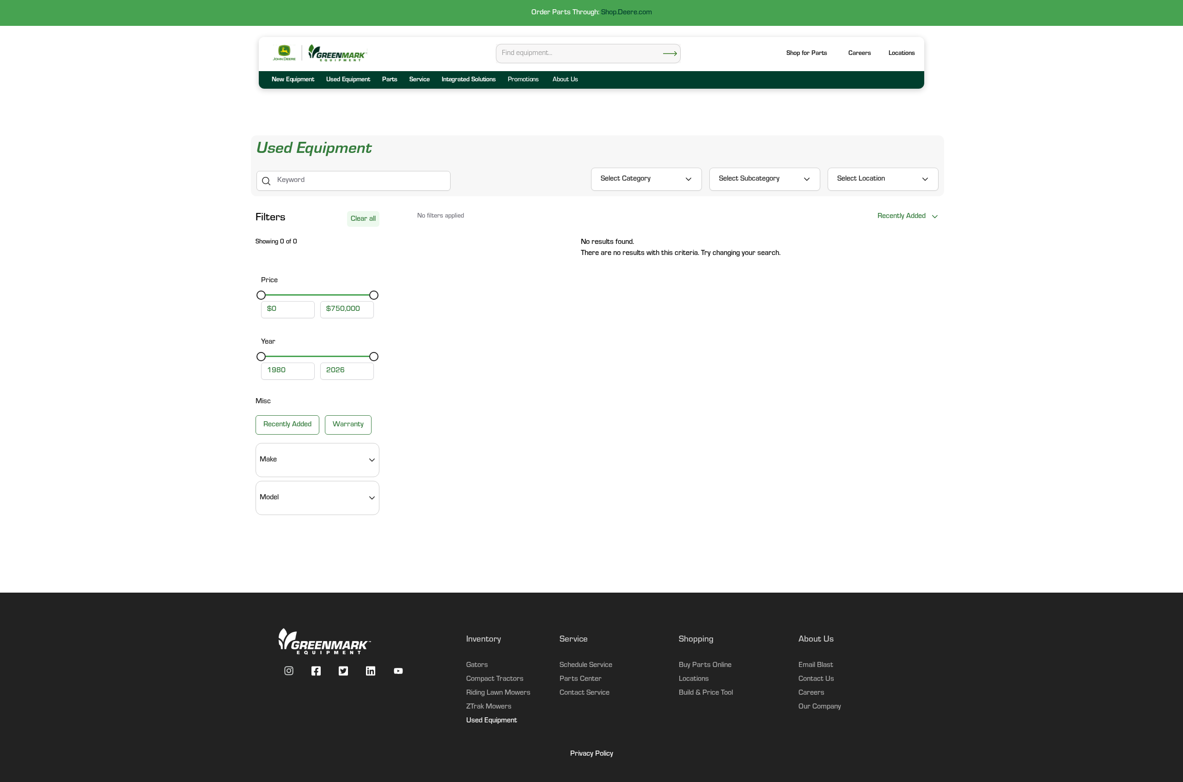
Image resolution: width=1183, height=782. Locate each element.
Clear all (363, 219)
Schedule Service (586, 665)
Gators (477, 665)
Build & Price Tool (706, 693)
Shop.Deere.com (626, 13)
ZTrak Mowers (489, 707)
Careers (859, 54)
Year (268, 342)
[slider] (261, 295)
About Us (565, 80)
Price (269, 281)
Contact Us (816, 679)
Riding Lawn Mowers (498, 693)
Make (268, 460)
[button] (902, 54)
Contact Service (585, 693)
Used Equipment (491, 721)
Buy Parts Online (705, 665)
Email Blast (816, 665)
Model (269, 498)
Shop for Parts (807, 54)
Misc (263, 402)
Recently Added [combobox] (902, 216)
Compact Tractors (495, 679)
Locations (694, 679)
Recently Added (287, 425)
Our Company (820, 707)
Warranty (348, 425)
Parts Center (581, 679)
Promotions (523, 80)
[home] (337, 52)
